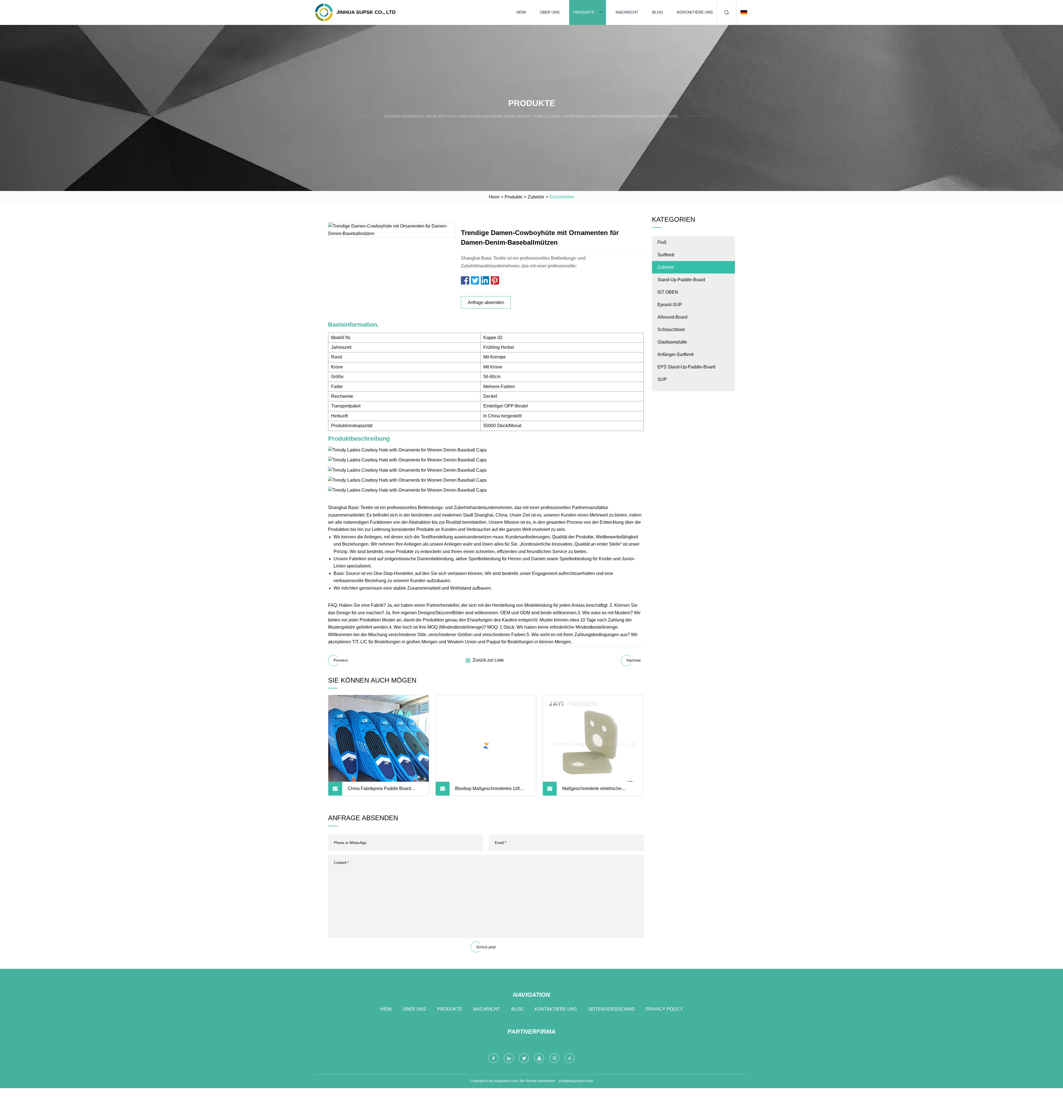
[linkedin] (509, 1058)
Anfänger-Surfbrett (675, 354)
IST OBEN (667, 292)
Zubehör (536, 197)
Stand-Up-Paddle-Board (681, 279)
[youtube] (539, 1058)
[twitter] (524, 1058)
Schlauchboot (671, 329)
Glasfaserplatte (672, 342)
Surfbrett (665, 254)
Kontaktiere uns (695, 12)
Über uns (549, 12)
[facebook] (493, 1058)
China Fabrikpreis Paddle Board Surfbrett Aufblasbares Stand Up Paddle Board (379, 791)
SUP (662, 379)
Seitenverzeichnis (611, 1009)
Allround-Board (672, 317)
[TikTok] (569, 1058)
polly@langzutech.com (576, 1081)
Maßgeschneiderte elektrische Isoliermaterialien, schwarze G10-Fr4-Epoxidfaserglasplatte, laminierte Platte (599, 791)
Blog (657, 12)
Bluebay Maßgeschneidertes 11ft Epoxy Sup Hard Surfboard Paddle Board (489, 791)
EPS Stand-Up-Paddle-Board (686, 367)
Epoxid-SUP (669, 304)
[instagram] (554, 1058)
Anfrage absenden (486, 302)
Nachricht (627, 12)
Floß (662, 242)
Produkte (584, 12)
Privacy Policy (664, 1009)
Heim (521, 12)
